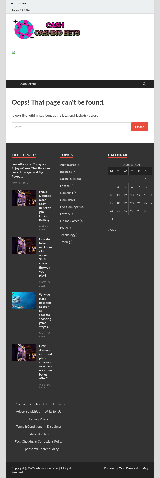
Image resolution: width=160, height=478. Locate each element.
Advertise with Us (28, 411)
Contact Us (23, 404)
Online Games (69, 221)
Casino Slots (68, 178)
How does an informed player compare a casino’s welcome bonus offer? (45, 362)
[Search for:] (80, 126)
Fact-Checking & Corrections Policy (38, 441)
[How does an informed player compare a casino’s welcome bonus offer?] (24, 346)
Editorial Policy (38, 434)
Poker (64, 228)
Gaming (65, 199)
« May (112, 230)
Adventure (67, 164)
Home (57, 404)
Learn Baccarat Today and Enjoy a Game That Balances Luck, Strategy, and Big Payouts (31, 170)
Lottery (65, 214)
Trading (65, 242)
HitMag (143, 468)
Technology (67, 235)
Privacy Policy (38, 419)
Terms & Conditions (29, 426)
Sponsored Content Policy (41, 449)
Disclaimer (54, 426)
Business (66, 171)
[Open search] (144, 84)
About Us (42, 404)
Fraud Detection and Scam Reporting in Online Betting (45, 206)
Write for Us (53, 411)
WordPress (126, 468)
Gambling (66, 192)
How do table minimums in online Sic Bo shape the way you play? (45, 257)
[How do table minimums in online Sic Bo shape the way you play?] (24, 239)
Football (65, 185)
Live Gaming (68, 207)
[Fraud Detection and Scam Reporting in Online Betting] (24, 192)
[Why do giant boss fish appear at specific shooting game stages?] (24, 295)
